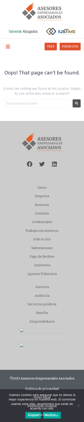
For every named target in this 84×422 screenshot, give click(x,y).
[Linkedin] (54, 164)
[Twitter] (42, 164)
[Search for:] (36, 103)
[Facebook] (29, 164)
